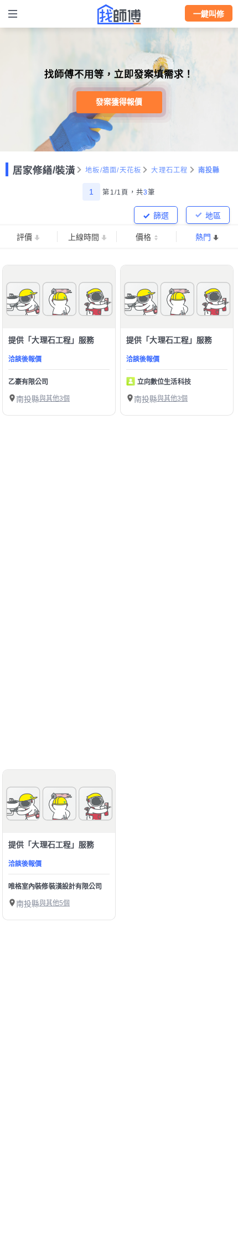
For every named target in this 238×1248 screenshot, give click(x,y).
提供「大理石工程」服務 (51, 339)
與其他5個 (54, 903)
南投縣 (209, 170)
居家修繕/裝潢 (44, 170)
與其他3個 (54, 398)
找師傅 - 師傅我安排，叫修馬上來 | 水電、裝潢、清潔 (119, 14)
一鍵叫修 (208, 13)
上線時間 (83, 237)
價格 (143, 237)
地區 (213, 215)
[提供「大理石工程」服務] (59, 296)
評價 (24, 237)
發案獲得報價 (119, 101)
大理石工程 (169, 170)
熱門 (203, 237)
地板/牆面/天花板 (113, 170)
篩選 (161, 215)
